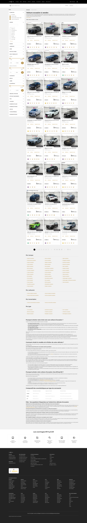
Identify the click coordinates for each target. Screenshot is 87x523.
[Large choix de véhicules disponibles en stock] (49, 440)
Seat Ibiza (46, 501)
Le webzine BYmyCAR (12, 458)
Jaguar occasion (48, 262)
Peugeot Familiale (11, 487)
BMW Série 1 (59, 488)
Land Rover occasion (48, 268)
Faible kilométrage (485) (15, 19)
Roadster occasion (48, 313)
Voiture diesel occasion (31, 293)
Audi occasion (29, 264)
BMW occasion (29, 266)
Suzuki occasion (65, 272)
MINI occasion (47, 282)
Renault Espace (23, 483)
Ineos (70, 494)
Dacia (34, 479)
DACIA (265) (13, 39)
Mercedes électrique (72, 483)
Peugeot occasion (66, 260)
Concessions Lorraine (22, 460)
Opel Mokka (59, 501)
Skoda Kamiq (35, 497)
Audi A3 (46, 488)
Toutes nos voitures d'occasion (73, 497)
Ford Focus (22, 494)
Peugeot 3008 (11, 484)
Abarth (70, 498)
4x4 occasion (29, 309)
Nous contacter (33, 457)
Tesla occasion (65, 274)
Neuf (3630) (13, 14)
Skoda (34, 493)
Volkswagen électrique (12, 497)
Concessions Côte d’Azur (23, 458)
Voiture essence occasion (49, 293)
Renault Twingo (23, 488)
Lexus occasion (47, 272)
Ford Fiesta (22, 501)
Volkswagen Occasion (12, 498)
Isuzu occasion (47, 258)
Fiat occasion (29, 278)
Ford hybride (23, 498)
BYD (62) (12, 36)
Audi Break (46, 483)
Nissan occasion (48, 286)
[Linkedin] (50, 464)
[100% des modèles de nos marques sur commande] (61, 440)
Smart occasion (65, 270)
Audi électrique (47, 487)
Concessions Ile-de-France (23, 457)
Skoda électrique (35, 501)
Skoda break (35, 494)
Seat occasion (65, 266)
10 (54, 249)
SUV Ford (22, 502)
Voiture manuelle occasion (50, 302)
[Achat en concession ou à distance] (13, 440)
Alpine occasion (30, 262)
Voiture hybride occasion (49, 295)
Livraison (51, 460)
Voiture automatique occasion (33, 302)
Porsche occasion (66, 262)
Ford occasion (29, 280)
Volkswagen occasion (67, 278)
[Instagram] (54, 464)
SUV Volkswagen (11, 501)
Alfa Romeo (71, 501)
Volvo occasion (65, 282)
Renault (22, 479)
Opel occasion (65, 258)
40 (61, 249)
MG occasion (47, 280)
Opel (58, 493)
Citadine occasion (48, 311)
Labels (51, 458)
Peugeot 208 (11, 488)
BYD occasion (29, 268)
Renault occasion (66, 264)
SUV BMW (58, 483)
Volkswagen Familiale (12, 494)
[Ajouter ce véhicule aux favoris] (28, 34)
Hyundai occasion (30, 284)
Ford (22, 493)
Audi (46, 479)
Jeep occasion (47, 264)
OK (22, 72)
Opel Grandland (59, 498)
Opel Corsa (58, 497)
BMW (58, 479)
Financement (52, 457)
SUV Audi (46, 484)
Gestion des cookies (34, 463)
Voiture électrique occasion (32, 295)
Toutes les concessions (12, 457)
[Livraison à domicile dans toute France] (25, 440)
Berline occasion (30, 311)
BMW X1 (58, 487)
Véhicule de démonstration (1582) (16, 17)
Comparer (41, 23)
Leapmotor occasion (48, 270)
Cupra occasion (30, 272)
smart (70, 502)
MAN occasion (47, 274)
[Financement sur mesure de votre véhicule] (37, 440)
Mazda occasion (48, 276)
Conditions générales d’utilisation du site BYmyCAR (38, 458)
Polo (9, 502)
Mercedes (71, 479)
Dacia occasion (29, 274)
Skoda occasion (65, 268)
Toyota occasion (65, 276)
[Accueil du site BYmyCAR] (11, 2)
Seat (46, 493)
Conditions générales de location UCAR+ (37, 464)
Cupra (70, 506)
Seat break (46, 498)
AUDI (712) (12, 33)
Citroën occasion (30, 270)
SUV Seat (46, 494)
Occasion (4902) (13, 16)
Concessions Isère (22, 461)
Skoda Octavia (35, 498)
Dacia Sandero (35, 484)
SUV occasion (65, 309)
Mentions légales (33, 460)
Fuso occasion (29, 282)
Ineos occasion (29, 286)
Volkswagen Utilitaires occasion (69, 280)
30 (59, 249)
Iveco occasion (47, 260)
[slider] (10, 58)
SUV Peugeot (11, 483)
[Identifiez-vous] (77, 1)
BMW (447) (13, 34)
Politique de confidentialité (35, 461)
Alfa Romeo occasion (31, 260)
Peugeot (10, 479)
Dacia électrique (35, 483)
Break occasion (29, 313)
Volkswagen (11, 493)
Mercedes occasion (48, 278)
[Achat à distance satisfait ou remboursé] (74, 440)
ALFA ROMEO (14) (14, 30)
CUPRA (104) (13, 37)
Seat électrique (47, 497)
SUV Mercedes (71, 488)
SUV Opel (58, 502)
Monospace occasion (66, 313)
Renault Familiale (23, 484)
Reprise (51, 461)
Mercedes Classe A (72, 487)
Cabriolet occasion (48, 309)
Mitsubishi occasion (48, 284)
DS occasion (29, 276)
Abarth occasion (30, 258)
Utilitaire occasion (66, 311)
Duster (34, 487)
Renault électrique (23, 487)
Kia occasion (47, 266)
